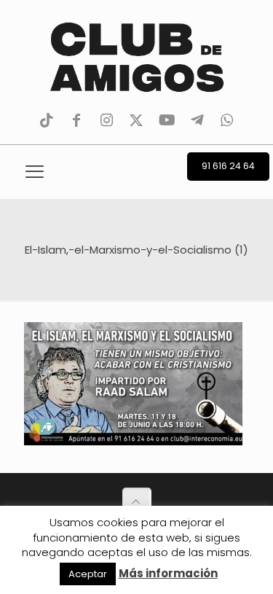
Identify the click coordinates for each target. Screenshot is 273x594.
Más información (168, 573)
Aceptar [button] (87, 574)
